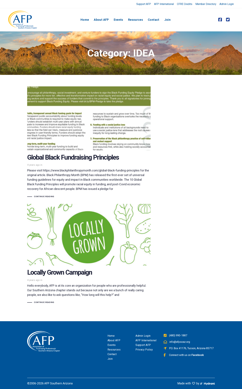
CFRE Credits (184, 4)
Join (110, 358)
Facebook (197, 355)
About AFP (114, 340)
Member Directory (205, 4)
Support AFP (143, 4)
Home (111, 335)
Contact (112, 354)
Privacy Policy (144, 349)
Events (112, 345)
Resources (114, 349)
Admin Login (226, 4)
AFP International (164, 4)
